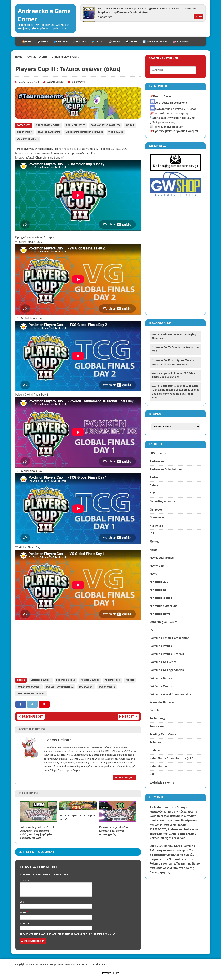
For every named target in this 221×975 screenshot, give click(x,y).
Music (153, 549)
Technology (157, 718)
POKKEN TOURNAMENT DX (60, 687)
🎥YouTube (79, 41)
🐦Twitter (97, 41)
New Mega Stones (162, 557)
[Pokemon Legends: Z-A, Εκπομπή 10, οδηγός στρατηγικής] (117, 819)
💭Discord (132, 41)
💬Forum (42, 41)
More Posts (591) (124, 777)
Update (155, 750)
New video (157, 565)
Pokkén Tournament (29, 687)
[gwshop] (175, 196)
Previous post (32, 716)
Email (23, 913)
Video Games (115, 132)
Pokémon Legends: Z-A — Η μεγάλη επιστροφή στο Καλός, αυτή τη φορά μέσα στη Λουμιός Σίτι (37, 832)
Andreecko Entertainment (167, 469)
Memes (154, 541)
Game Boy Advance (162, 501)
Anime (154, 485)
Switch (130, 125)
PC (151, 630)
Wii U (153, 774)
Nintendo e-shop (161, 597)
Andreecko (157, 461)
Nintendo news (160, 613)
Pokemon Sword (89, 680)
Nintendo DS (158, 590)
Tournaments (107, 687)
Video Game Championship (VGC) (84, 132)
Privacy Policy (110, 972)
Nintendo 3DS (159, 581)
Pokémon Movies (161, 686)
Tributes (155, 742)
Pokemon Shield (65, 680)
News (153, 573)
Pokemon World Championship (170, 694)
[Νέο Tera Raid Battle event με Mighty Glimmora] (89, 18)
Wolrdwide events (28, 139)
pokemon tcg (112, 680)
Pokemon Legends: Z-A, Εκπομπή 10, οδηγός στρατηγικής (113, 830)
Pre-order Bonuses (162, 702)
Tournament (24, 132)
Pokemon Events (37, 56)
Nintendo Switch (41, 680)
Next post (126, 716)
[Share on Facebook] (21, 704)
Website (24, 923)
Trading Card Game (49, 132)
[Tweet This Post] (33, 704)
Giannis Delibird (55, 81)
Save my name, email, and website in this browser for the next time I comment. (69, 934)
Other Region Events (48, 125)
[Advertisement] (78, 649)
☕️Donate (115, 41)
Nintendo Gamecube (163, 606)
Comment (25, 880)
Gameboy (156, 509)
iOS (152, 533)
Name (23, 902)
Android (155, 477)
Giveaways (157, 517)
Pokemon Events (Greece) (105, 125)
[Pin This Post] (44, 704)
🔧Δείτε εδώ (158, 117)
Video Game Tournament (31, 693)
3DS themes (158, 453)
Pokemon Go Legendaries (167, 670)
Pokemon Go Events (163, 662)
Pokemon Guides (161, 678)
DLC (152, 493)
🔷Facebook (60, 41)
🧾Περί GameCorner (155, 41)
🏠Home (27, 41)
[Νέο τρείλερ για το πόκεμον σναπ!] (78, 808)
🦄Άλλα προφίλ (181, 41)
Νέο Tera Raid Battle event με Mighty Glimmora (127, 8)
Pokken (129, 680)
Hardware (156, 525)
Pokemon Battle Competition (169, 638)
